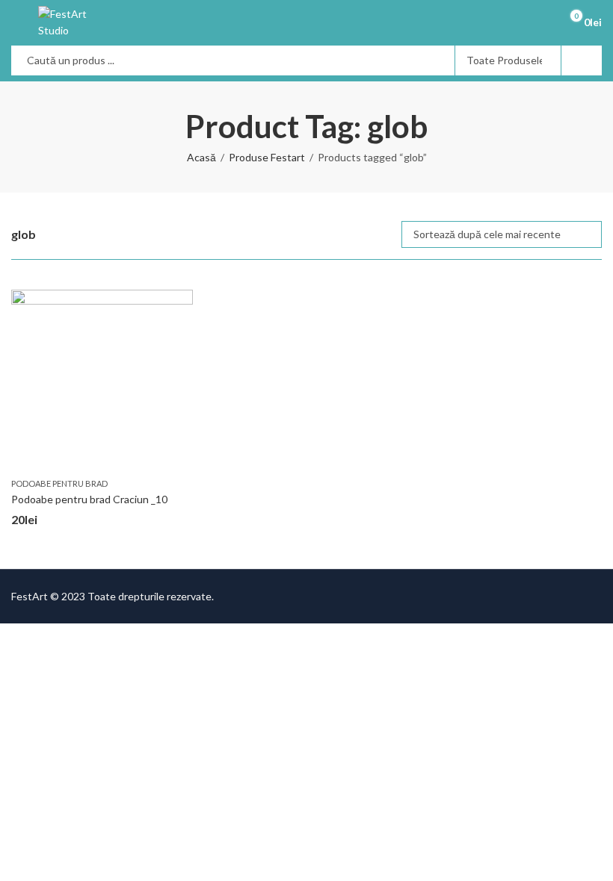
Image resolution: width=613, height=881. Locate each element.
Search (581, 60)
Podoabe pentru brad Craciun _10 (89, 499)
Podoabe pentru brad (59, 483)
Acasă (201, 157)
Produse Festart (267, 157)
